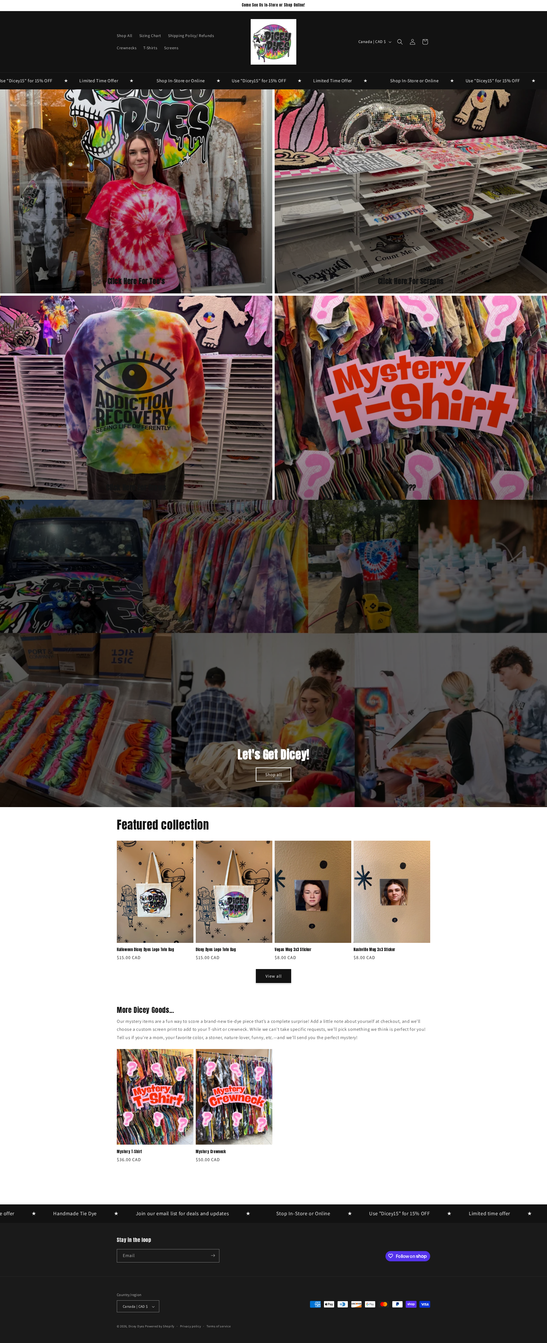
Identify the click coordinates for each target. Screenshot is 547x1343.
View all (274, 975)
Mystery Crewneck (211, 1151)
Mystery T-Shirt (129, 1151)
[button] (400, 42)
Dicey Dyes (136, 1326)
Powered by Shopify (159, 1326)
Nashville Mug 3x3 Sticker (374, 950)
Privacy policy (190, 1326)
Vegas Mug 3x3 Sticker (293, 950)
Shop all (273, 774)
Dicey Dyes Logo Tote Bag (216, 950)
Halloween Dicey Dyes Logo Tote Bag (145, 950)
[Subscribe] (213, 1255)
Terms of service (218, 1326)
